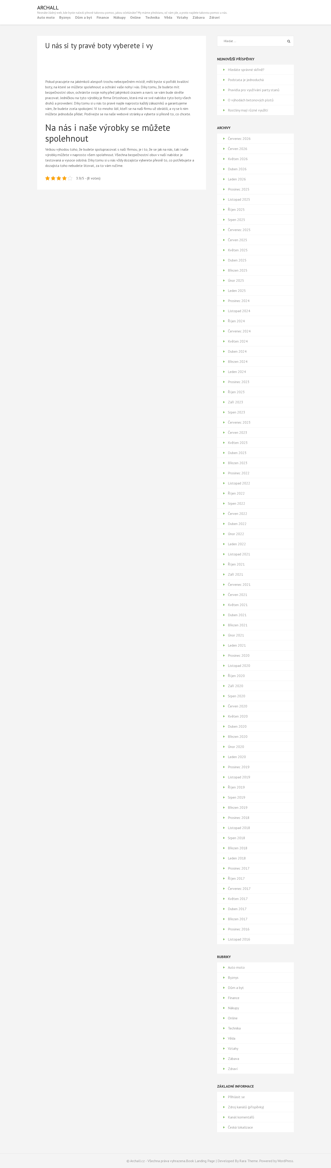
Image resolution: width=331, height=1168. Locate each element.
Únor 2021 (236, 635)
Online (135, 17)
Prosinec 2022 (238, 473)
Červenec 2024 (239, 331)
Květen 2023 (238, 442)
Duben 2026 (237, 169)
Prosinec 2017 (238, 868)
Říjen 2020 (236, 675)
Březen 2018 (237, 848)
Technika (152, 17)
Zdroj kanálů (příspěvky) (246, 1107)
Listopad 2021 (239, 554)
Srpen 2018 (236, 838)
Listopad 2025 (239, 199)
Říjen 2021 (236, 564)
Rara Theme (248, 1161)
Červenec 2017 (239, 888)
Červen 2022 (237, 513)
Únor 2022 (236, 534)
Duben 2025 (237, 260)
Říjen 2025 (236, 209)
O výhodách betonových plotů (251, 100)
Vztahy (182, 17)
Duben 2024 (237, 351)
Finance (103, 17)
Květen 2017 (238, 898)
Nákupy (119, 17)
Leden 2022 (237, 544)
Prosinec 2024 (238, 300)
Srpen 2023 (236, 412)
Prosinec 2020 (238, 655)
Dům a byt (83, 17)
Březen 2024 (237, 361)
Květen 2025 (238, 250)
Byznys (65, 17)
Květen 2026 (238, 159)
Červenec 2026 (239, 138)
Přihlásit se (236, 1097)
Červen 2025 (237, 240)
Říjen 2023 (236, 392)
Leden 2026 (237, 179)
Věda (168, 17)
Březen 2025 (237, 270)
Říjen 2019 (236, 787)
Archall (48, 7)
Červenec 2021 (239, 584)
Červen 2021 (237, 594)
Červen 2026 (237, 148)
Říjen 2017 (236, 878)
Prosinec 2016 (238, 929)
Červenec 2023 (239, 422)
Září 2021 (235, 574)
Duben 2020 (237, 726)
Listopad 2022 (239, 483)
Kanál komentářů (241, 1117)
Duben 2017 (237, 909)
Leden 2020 (237, 756)
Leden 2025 (237, 290)
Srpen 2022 (236, 503)
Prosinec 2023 (238, 381)
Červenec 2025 (239, 229)
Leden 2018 (237, 858)
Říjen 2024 (236, 321)
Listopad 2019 (239, 777)
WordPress (285, 1161)
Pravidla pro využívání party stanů (253, 90)
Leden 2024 (237, 371)
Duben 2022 (237, 523)
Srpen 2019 (236, 797)
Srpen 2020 (236, 696)
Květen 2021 (238, 604)
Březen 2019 (237, 807)
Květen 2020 (238, 716)
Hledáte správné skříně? (246, 69)
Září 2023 (235, 402)
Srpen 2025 (236, 219)
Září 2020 (235, 686)
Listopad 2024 (239, 311)
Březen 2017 (237, 919)
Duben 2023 (237, 452)
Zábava (199, 17)
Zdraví (214, 17)
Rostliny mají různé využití (248, 110)
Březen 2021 (237, 625)
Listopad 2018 (239, 827)
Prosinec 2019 (238, 767)
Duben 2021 (237, 615)
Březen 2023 (237, 463)
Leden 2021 (237, 645)
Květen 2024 (238, 341)
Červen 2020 (237, 706)
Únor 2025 (236, 280)
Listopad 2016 (239, 939)
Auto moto (46, 17)
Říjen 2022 (236, 493)
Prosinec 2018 (238, 817)
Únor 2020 (236, 746)
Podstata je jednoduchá (246, 79)
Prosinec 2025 (238, 189)
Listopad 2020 (239, 665)
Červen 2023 (237, 432)
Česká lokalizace (240, 1127)
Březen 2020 (237, 736)
